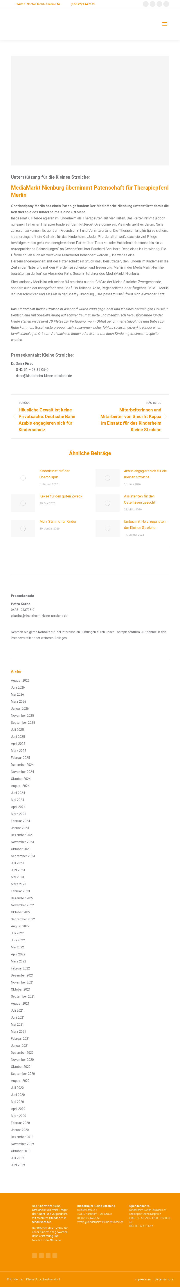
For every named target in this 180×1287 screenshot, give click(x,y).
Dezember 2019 (22, 1137)
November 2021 (22, 982)
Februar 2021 (20, 1039)
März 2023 (18, 884)
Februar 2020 (20, 1123)
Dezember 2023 (22, 835)
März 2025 (18, 751)
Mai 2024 (17, 800)
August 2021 (20, 1003)
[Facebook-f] (34, 1255)
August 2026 (20, 680)
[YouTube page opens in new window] (152, 4)
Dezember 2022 (22, 898)
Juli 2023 (17, 863)
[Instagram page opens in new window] (159, 4)
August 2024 (20, 786)
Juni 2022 (18, 940)
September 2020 (23, 1074)
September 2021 (23, 996)
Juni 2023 (18, 870)
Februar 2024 (20, 821)
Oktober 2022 (21, 912)
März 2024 (18, 814)
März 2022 (18, 961)
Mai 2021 (17, 1025)
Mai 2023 (17, 877)
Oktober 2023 (21, 849)
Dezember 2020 (22, 1053)
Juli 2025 (17, 730)
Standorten (56, 1218)
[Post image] (23, 478)
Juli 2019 (17, 1158)
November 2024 (22, 772)
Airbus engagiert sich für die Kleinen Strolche (145, 474)
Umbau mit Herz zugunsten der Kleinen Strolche (145, 524)
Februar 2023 (20, 891)
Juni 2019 (18, 1165)
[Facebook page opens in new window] (146, 4)
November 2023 (22, 842)
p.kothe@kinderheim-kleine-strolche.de (39, 616)
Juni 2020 (18, 1095)
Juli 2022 (17, 933)
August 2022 (20, 926)
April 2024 (18, 807)
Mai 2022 (17, 947)
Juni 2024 (18, 793)
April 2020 (18, 1109)
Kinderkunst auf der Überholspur (55, 474)
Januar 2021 (20, 1046)
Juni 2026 (18, 687)
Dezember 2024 (22, 765)
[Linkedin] (48, 1255)
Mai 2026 (17, 694)
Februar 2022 (20, 968)
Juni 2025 (18, 737)
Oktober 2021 (21, 989)
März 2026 (18, 702)
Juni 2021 (18, 1018)
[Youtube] (41, 1255)
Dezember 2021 (22, 975)
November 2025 (22, 716)
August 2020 (20, 1081)
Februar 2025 (20, 758)
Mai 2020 (17, 1102)
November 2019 (22, 1144)
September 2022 (23, 919)
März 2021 (18, 1032)
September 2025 (23, 723)
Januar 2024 (20, 828)
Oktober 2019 (21, 1151)
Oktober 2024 (21, 779)
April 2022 (18, 954)
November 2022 (22, 905)
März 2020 (18, 1116)
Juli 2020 (17, 1088)
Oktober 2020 (21, 1067)
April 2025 (18, 744)
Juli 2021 (17, 1010)
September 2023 (23, 856)
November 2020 (22, 1060)
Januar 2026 (20, 709)
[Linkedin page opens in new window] (166, 4)
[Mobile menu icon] (164, 24)
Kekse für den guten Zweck (61, 496)
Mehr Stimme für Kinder (58, 521)
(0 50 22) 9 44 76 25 (83, 4)
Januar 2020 (20, 1130)
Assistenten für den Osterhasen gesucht (139, 499)
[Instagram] (54, 1255)
